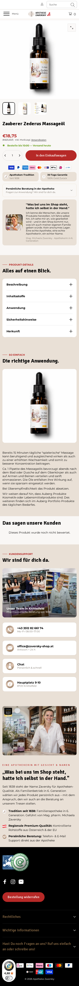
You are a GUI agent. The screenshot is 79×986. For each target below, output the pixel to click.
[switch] (9, 978)
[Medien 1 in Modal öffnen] (72, 28)
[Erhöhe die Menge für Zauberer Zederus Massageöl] (19, 155)
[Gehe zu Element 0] (8, 108)
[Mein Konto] (42, 4)
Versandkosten (38, 140)
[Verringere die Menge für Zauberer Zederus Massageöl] (5, 155)
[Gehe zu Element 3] (40, 108)
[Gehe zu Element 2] (24, 108)
